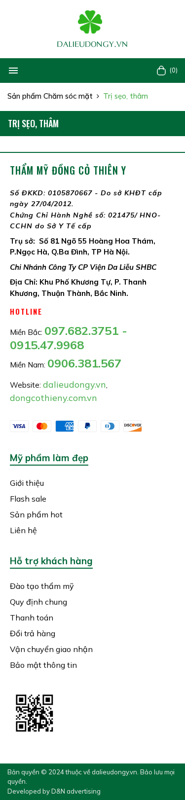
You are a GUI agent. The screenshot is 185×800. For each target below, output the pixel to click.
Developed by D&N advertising (54, 791)
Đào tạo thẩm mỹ (42, 586)
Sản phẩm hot (36, 514)
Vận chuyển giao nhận (51, 649)
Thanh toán (31, 617)
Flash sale (28, 499)
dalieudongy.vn (114, 772)
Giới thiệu (27, 483)
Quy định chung (38, 602)
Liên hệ (23, 530)
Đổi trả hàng (32, 633)
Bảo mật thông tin (43, 665)
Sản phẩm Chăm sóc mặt (50, 96)
